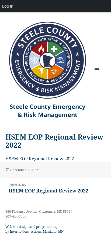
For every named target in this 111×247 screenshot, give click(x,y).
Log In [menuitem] (7, 6)
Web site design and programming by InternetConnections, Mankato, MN (34, 229)
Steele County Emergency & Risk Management (47, 110)
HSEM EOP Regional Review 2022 (39, 159)
